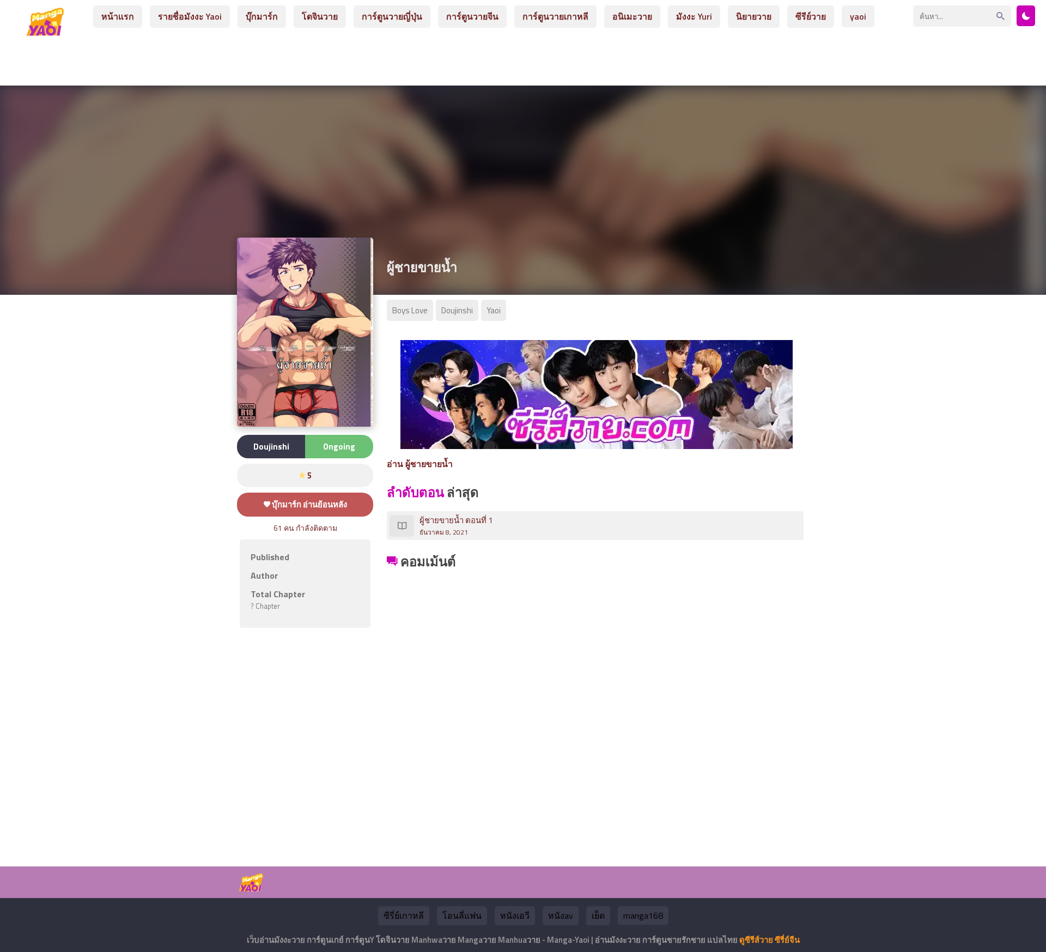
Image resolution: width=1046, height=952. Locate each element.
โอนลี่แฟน (462, 915)
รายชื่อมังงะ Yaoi (190, 16)
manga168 (643, 915)
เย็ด (598, 915)
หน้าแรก (117, 16)
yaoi (858, 16)
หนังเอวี (515, 915)
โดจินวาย (320, 16)
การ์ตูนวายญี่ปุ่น (392, 16)
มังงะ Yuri (694, 16)
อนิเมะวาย (632, 16)
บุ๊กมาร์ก (262, 16)
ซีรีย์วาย (810, 16)
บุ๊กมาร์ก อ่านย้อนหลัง (308, 504)
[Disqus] (596, 708)
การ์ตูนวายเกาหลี (555, 16)
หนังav (560, 915)
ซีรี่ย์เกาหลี (404, 915)
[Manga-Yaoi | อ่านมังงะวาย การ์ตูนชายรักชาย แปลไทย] (48, 32)
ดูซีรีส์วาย (756, 939)
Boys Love (410, 310)
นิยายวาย (753, 16)
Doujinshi (457, 310)
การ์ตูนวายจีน (472, 16)
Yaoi (493, 310)
